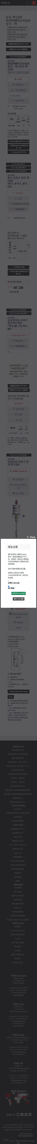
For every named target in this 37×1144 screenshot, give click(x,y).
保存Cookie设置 (18, 599)
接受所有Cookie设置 (18, 593)
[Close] (30, 537)
